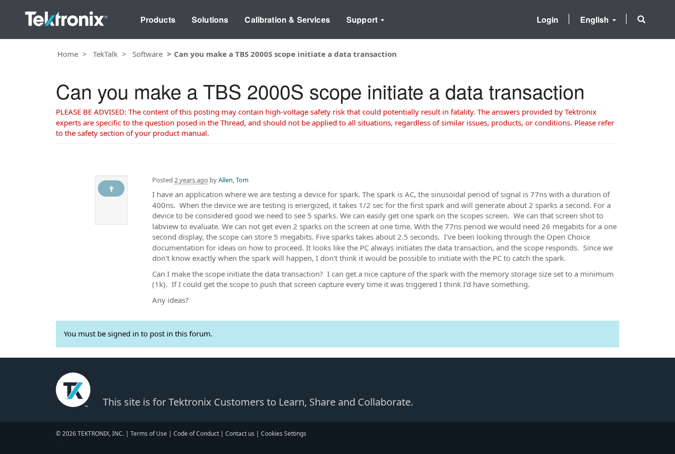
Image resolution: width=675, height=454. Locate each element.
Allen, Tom (233, 179)
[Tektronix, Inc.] (66, 16)
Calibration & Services (287, 19)
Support (363, 19)
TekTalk (105, 54)
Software (147, 54)
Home (67, 54)
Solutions (210, 19)
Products (157, 19)
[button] (641, 19)
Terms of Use (148, 433)
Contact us (239, 433)
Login (548, 19)
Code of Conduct (196, 433)
